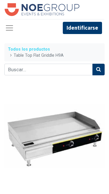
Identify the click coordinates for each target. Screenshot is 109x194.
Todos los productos (29, 49)
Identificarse (82, 27)
